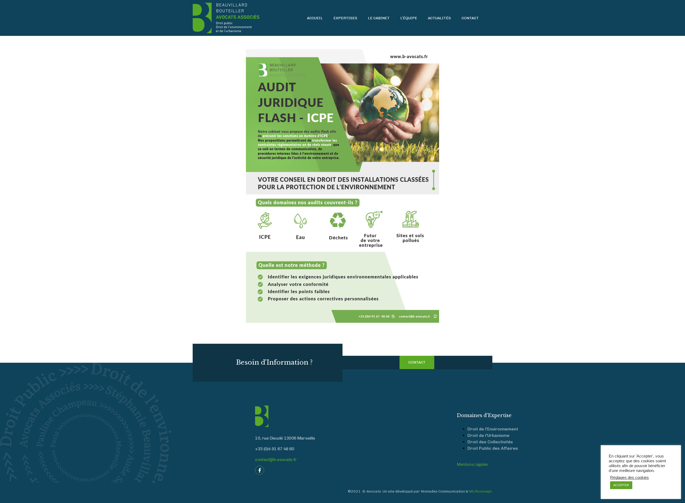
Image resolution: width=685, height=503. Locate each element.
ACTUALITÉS (439, 18)
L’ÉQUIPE (408, 18)
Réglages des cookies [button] (629, 477)
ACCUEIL (315, 18)
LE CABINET (379, 18)
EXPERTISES (345, 18)
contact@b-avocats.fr (275, 459)
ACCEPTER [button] (621, 485)
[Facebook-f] (259, 470)
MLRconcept (480, 491)
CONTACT (470, 18)
